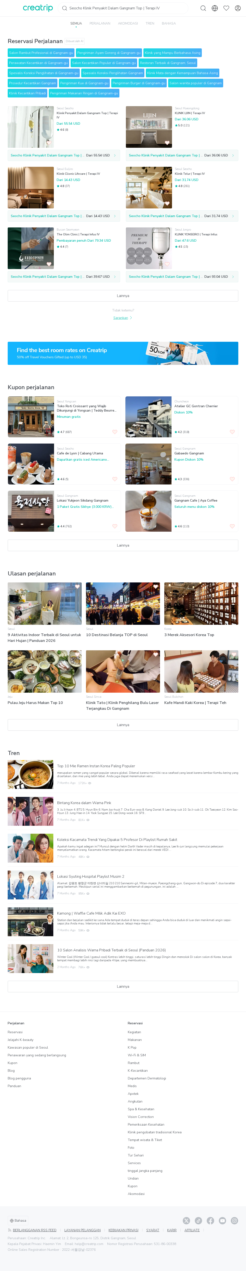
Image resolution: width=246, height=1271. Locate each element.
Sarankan (120, 318)
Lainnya (123, 295)
